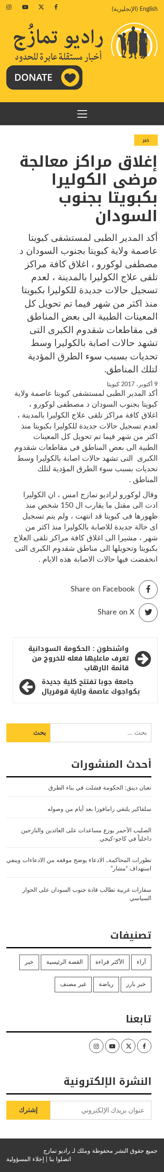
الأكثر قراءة (109, 962)
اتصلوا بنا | (58, 1159)
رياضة (106, 984)
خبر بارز (136, 984)
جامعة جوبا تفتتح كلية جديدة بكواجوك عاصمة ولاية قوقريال (91, 687)
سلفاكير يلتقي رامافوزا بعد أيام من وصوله (99, 809)
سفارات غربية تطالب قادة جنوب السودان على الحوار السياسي (86, 894)
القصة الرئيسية (64, 962)
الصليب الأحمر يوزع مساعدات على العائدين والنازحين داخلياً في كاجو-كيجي (86, 835)
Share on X (116, 612)
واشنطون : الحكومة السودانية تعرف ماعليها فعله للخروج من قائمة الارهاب (78, 658)
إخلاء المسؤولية (25, 1159)
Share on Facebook (103, 589)
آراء (141, 962)
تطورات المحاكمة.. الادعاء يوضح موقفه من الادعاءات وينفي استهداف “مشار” (78, 864)
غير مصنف (73, 984)
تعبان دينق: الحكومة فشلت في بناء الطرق (99, 788)
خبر (146, 140)
